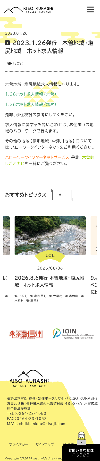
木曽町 (73, 296)
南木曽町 (40, 296)
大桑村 (58, 296)
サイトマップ (44, 444)
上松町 (23, 296)
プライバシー (18, 444)
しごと (18, 63)
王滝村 (35, 300)
